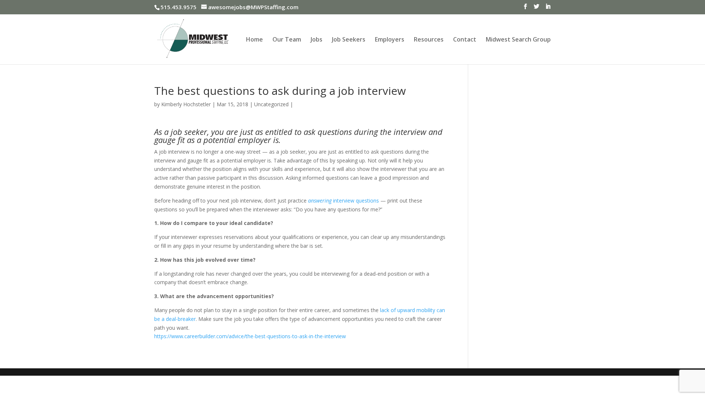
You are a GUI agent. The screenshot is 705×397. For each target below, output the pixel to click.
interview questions (343, 200)
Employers (389, 40)
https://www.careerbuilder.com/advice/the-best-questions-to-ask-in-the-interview (250, 336)
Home (254, 40)
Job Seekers (348, 40)
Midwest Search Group (518, 40)
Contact (464, 40)
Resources (429, 40)
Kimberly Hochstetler (186, 104)
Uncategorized (271, 104)
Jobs (316, 40)
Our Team (286, 40)
